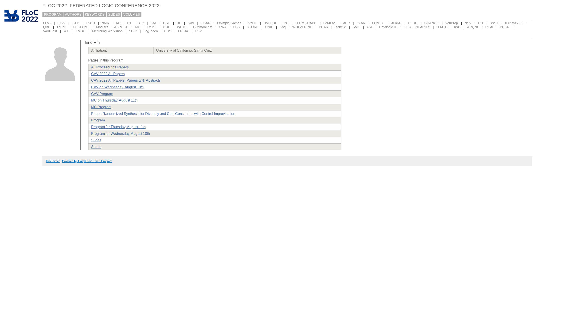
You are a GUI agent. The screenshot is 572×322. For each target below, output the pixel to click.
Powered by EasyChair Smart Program (87, 161)
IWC (457, 27)
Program (98, 120)
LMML (151, 27)
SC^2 (133, 31)
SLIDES (114, 14)
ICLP (75, 23)
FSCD (90, 23)
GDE (166, 27)
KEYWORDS (95, 14)
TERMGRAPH (306, 23)
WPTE (182, 27)
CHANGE (431, 23)
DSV (198, 31)
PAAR (360, 23)
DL (179, 23)
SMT (356, 27)
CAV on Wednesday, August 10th (117, 87)
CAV (190, 23)
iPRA (223, 27)
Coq (283, 27)
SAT (153, 23)
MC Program (101, 107)
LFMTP (441, 27)
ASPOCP (121, 27)
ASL (369, 27)
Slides (96, 140)
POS (167, 31)
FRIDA (183, 31)
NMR (105, 23)
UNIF (269, 27)
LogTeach (151, 31)
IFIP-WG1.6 (513, 23)
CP (141, 23)
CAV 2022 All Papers (108, 74)
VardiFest (50, 31)
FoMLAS (329, 23)
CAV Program (102, 94)
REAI (489, 27)
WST (494, 23)
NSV (468, 23)
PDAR (323, 27)
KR (118, 23)
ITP (129, 23)
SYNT (252, 23)
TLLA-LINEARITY (417, 27)
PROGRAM (53, 14)
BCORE (252, 27)
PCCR (504, 27)
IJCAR (205, 23)
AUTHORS (73, 14)
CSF (166, 23)
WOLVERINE (302, 27)
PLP (481, 23)
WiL (66, 31)
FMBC (80, 31)
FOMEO (378, 23)
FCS (236, 27)
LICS (61, 23)
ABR (346, 23)
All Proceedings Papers (110, 67)
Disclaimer (53, 161)
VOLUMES (131, 14)
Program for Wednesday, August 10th (120, 134)
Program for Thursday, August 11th (118, 127)
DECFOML (81, 27)
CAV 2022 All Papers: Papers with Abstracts (126, 80)
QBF (46, 27)
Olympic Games (229, 23)
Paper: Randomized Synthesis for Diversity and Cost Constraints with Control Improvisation (163, 114)
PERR (413, 23)
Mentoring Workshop (107, 31)
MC (137, 27)
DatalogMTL (388, 27)
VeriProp (451, 23)
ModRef (102, 27)
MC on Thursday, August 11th (114, 100)
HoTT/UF (270, 23)
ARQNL (473, 27)
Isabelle (340, 27)
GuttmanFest (202, 27)
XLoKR (396, 23)
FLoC (47, 23)
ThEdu (61, 27)
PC (286, 23)
